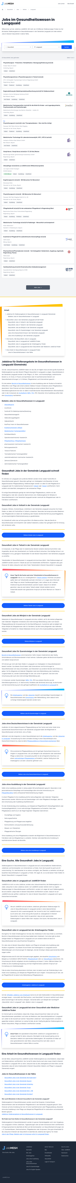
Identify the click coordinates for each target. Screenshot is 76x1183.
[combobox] (47, 47)
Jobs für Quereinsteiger (32, 1166)
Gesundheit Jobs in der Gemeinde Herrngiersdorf (20, 1077)
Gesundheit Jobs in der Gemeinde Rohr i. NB (18, 1091)
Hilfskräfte (48, 1155)
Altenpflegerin (48, 959)
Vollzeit (36, 486)
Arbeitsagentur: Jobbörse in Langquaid (33, 985)
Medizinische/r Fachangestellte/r (15, 431)
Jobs (18, 9)
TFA (32, 393)
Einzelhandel (48, 1152)
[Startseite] (2, 9)
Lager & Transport (50, 1161)
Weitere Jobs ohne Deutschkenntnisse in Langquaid (33, 774)
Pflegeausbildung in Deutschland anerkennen (41, 741)
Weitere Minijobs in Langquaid (33, 641)
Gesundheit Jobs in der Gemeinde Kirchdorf (18, 1094)
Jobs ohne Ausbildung (32, 1158)
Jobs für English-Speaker (33, 1169)
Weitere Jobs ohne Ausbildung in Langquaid (33, 850)
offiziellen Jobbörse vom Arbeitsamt (18, 995)
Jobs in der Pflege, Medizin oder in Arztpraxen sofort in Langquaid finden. (25, 1134)
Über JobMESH (65, 1149)
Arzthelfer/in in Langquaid (48, 685)
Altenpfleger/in (9, 404)
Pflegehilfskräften (7, 793)
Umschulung (9, 395)
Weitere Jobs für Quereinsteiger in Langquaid (33, 713)
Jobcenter (31, 695)
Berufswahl (71, 3)
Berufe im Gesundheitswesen (21, 383)
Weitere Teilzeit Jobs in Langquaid (33, 605)
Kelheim (25, 9)
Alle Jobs (28, 1152)
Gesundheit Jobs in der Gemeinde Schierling (18, 1084)
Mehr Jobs (37, 287)
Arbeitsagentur (17, 695)
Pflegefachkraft (33, 959)
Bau (46, 1149)
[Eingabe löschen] (30, 47)
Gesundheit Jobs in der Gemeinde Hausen (18, 1081)
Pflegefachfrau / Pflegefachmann (15, 441)
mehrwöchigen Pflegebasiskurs (25, 758)
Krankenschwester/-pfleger (13, 427)
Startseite (29, 1149)
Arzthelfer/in (23, 393)
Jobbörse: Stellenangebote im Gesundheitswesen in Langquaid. (22, 1114)
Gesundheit (10, 9)
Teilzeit (44, 486)
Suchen (66, 47)
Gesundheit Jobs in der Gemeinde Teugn (17, 1087)
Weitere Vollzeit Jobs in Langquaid (33, 535)
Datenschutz (64, 1155)
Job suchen (61, 3)
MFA (29, 393)
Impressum (64, 1152)
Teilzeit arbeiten (42, 577)
